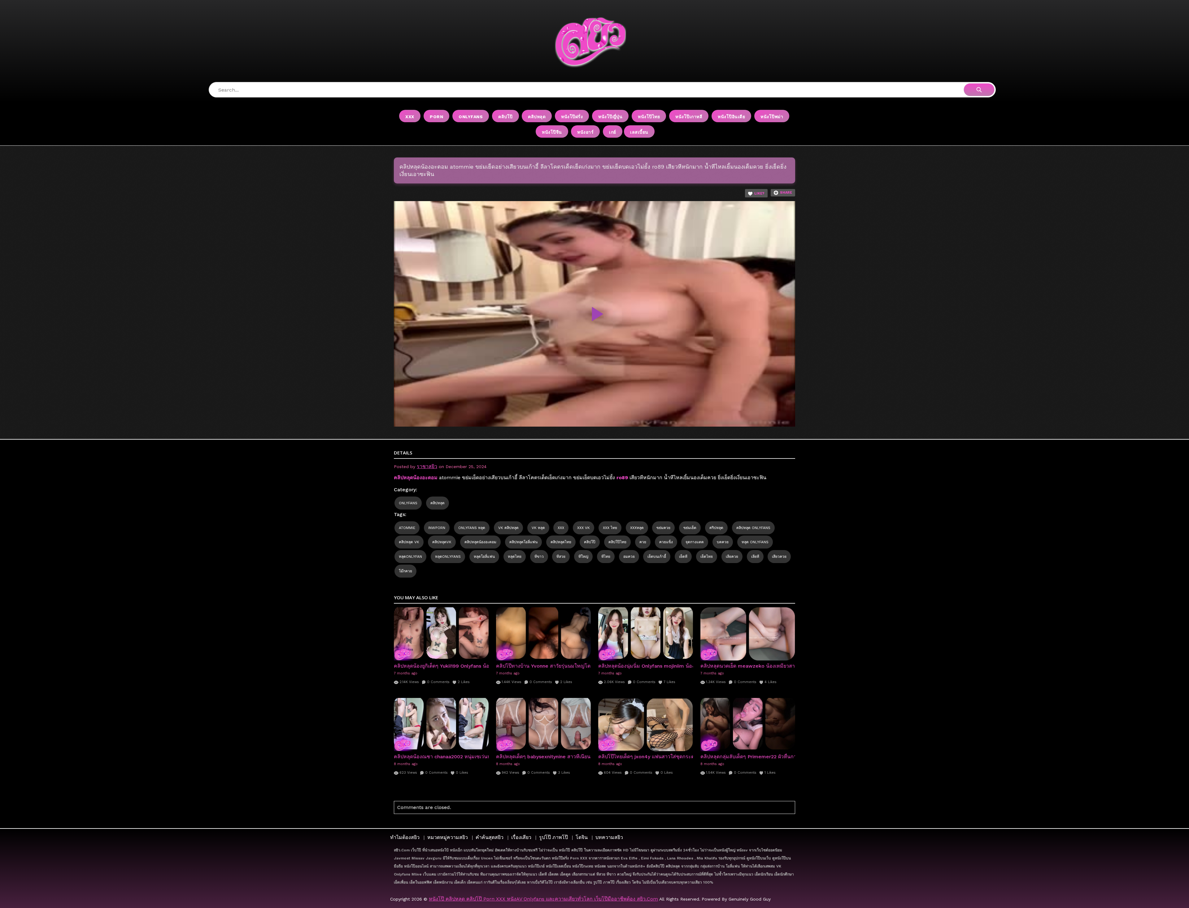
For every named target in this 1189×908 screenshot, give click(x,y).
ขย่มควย (663, 528)
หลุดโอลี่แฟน (484, 556)
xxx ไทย (610, 528)
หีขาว (539, 556)
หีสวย (560, 556)
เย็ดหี (683, 556)
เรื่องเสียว (521, 837)
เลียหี (755, 556)
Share (786, 193)
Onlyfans (471, 116)
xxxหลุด (637, 528)
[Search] (979, 89)
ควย (642, 542)
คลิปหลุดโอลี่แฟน (523, 542)
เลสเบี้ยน (639, 132)
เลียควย (732, 556)
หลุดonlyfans (448, 556)
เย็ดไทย (706, 556)
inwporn (436, 528)
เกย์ (612, 132)
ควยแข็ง (666, 542)
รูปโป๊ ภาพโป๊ (553, 837)
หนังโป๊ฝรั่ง (572, 116)
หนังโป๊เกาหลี (688, 116)
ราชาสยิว (427, 466)
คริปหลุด (716, 528)
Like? (759, 193)
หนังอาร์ (585, 132)
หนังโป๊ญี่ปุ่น (610, 116)
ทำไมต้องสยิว (405, 837)
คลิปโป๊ (505, 116)
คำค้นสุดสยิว (489, 837)
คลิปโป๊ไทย (617, 542)
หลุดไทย (514, 556)
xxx (561, 528)
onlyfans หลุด (471, 528)
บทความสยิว (609, 837)
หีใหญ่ (583, 556)
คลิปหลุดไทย (561, 542)
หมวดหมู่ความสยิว (447, 837)
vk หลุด (538, 528)
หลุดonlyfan (410, 556)
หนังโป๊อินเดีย (731, 116)
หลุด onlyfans (755, 542)
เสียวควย (779, 556)
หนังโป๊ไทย (649, 116)
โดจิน (582, 837)
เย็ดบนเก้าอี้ (656, 556)
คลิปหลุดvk (441, 542)
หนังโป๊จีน (552, 132)
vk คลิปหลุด (508, 528)
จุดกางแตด (695, 542)
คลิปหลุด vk (409, 542)
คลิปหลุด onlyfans (753, 528)
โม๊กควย (405, 571)
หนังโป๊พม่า (771, 116)
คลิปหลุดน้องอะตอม (480, 542)
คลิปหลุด (537, 116)
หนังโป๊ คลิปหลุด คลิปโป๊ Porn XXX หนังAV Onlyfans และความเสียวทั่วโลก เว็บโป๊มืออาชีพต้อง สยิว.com (543, 899)
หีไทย (605, 556)
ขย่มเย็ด (689, 528)
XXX (409, 116)
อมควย (629, 556)
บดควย (723, 542)
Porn (436, 116)
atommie (407, 528)
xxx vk (583, 528)
